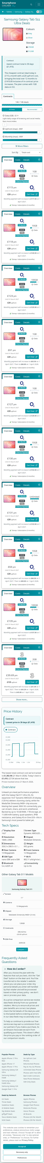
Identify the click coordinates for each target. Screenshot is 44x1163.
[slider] (5, 124)
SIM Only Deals (29, 1082)
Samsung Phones (30, 1102)
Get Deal (31, 194)
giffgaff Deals (7, 1114)
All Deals (12, 109)
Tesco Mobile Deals (9, 1117)
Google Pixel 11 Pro (9, 1089)
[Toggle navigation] (39, 4)
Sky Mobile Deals (8, 1111)
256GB (31, 47)
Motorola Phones (30, 1108)
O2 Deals (5, 1099)
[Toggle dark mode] (39, 11)
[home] (3, 12)
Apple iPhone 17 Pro (10, 1067)
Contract (12, 729)
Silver (30, 37)
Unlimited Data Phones (32, 1070)
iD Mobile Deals (8, 1108)
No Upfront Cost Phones (29, 1059)
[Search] (31, 4)
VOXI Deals (6, 1120)
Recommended (32, 109)
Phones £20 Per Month (32, 1117)
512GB (31, 51)
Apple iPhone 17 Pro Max (10, 1059)
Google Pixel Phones (31, 1105)
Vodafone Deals (8, 1105)
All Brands (27, 1114)
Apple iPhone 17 (8, 1064)
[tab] (8, 96)
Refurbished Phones (31, 1064)
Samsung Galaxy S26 (10, 1086)
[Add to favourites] (39, 159)
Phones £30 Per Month (32, 1120)
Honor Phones (28, 1111)
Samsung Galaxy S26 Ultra (10, 1071)
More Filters (22, 146)
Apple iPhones (29, 1099)
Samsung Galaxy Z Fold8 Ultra (9, 1082)
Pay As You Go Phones (32, 1067)
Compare (21, 949)
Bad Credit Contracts (31, 1076)
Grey (30, 33)
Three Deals (6, 1102)
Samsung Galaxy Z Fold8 (9, 1076)
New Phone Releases (31, 1079)
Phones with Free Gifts (32, 1073)
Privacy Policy (27, 1140)
